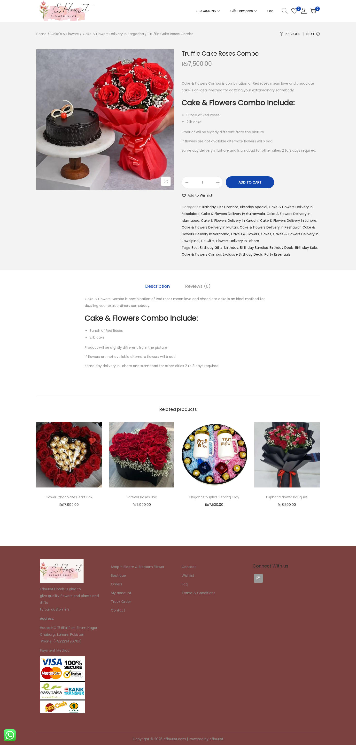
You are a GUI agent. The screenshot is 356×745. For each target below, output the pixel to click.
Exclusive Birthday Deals (243, 254)
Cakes (266, 234)
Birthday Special (253, 207)
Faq (185, 584)
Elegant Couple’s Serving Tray (214, 497)
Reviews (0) (198, 286)
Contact (118, 610)
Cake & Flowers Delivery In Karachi (229, 220)
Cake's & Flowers (65, 33)
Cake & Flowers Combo (201, 254)
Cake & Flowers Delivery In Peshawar (270, 227)
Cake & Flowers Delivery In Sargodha (113, 33)
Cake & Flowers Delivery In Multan (210, 227)
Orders (116, 584)
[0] (294, 11)
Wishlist (188, 575)
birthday (231, 247)
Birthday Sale (306, 247)
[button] (197, 195)
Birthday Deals (282, 247)
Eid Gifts (208, 240)
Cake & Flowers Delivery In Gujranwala (233, 213)
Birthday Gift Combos (220, 207)
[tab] (157, 286)
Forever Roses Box (142, 497)
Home (41, 33)
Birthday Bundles (254, 247)
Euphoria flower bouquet (287, 497)
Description (157, 286)
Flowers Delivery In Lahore (237, 240)
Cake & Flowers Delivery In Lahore (288, 220)
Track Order (121, 601)
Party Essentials (277, 254)
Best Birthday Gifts (207, 247)
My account (121, 592)
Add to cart (250, 182)
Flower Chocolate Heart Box (69, 497)
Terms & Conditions (198, 592)
